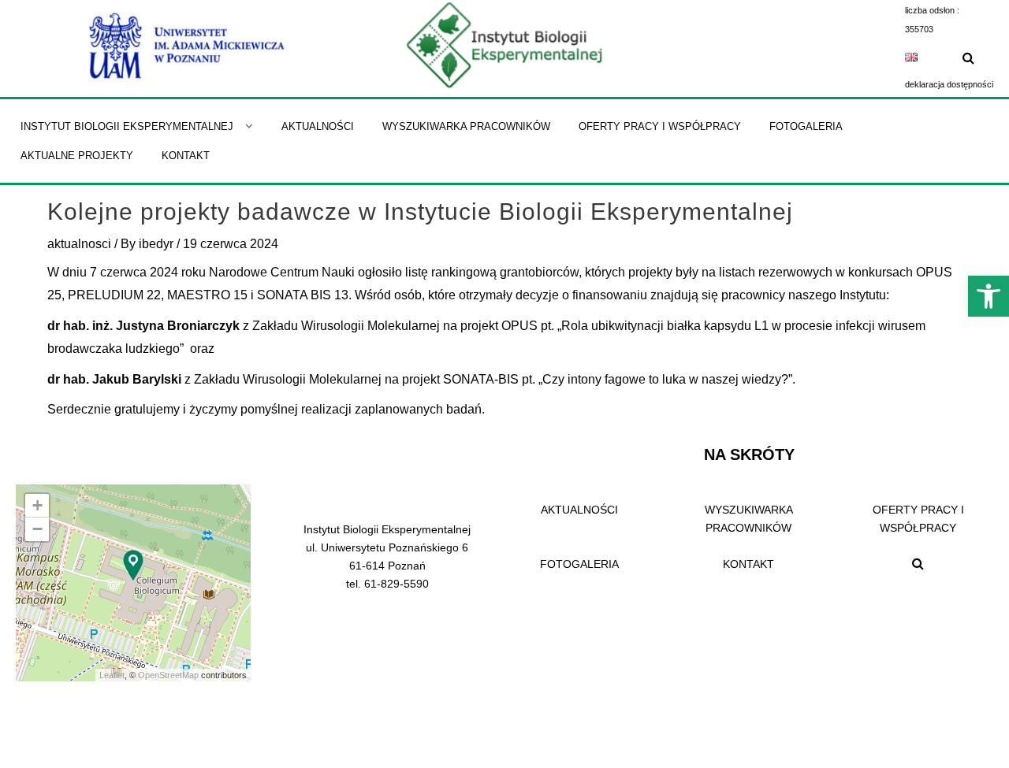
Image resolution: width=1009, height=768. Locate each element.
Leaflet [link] (112, 675)
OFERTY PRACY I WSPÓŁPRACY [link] (918, 518)
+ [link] (37, 505)
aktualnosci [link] (79, 243)
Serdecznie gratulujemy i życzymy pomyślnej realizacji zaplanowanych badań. (266, 409)
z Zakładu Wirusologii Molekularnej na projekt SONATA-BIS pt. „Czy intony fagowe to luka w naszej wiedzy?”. (421, 379)
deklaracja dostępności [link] (949, 84)
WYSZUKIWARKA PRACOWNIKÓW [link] (749, 518)
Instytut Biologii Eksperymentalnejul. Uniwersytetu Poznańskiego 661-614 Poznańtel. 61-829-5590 (387, 556)
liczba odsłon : (932, 10)
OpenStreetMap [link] (168, 675)
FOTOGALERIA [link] (579, 564)
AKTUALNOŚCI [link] (579, 509)
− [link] (37, 529)
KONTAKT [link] (748, 564)
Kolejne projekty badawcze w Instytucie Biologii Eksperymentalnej (420, 211)
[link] (988, 296)
